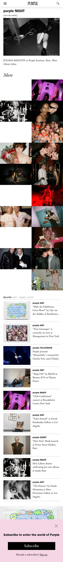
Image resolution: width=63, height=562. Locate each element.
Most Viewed (19, 297)
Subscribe (31, 545)
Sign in (43, 554)
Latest (30, 297)
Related (7, 297)
